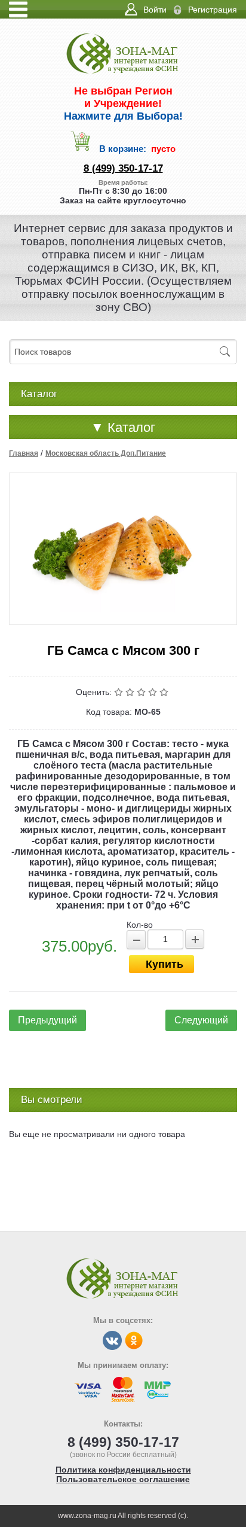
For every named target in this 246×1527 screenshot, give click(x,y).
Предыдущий (47, 1020)
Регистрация (212, 9)
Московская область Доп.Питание (105, 453)
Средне (142, 692)
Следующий (201, 1020)
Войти (155, 9)
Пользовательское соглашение (123, 1479)
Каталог (123, 427)
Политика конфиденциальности (123, 1469)
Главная (23, 453)
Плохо (131, 692)
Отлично (165, 692)
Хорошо (153, 692)
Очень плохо (119, 692)
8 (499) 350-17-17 (123, 168)
